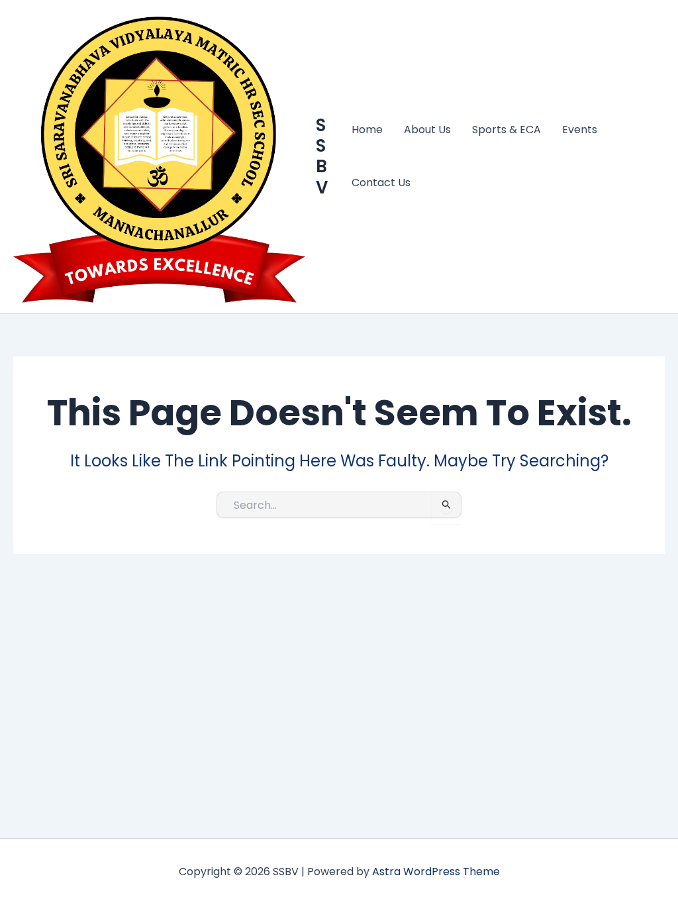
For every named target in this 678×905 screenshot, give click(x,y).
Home (367, 129)
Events (579, 129)
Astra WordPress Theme (436, 871)
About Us (427, 129)
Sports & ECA (506, 129)
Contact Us (381, 182)
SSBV (322, 156)
